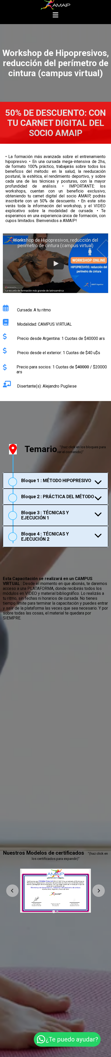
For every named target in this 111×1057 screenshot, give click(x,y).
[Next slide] (98, 890)
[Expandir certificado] (55, 890)
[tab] (55, 481)
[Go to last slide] (12, 890)
